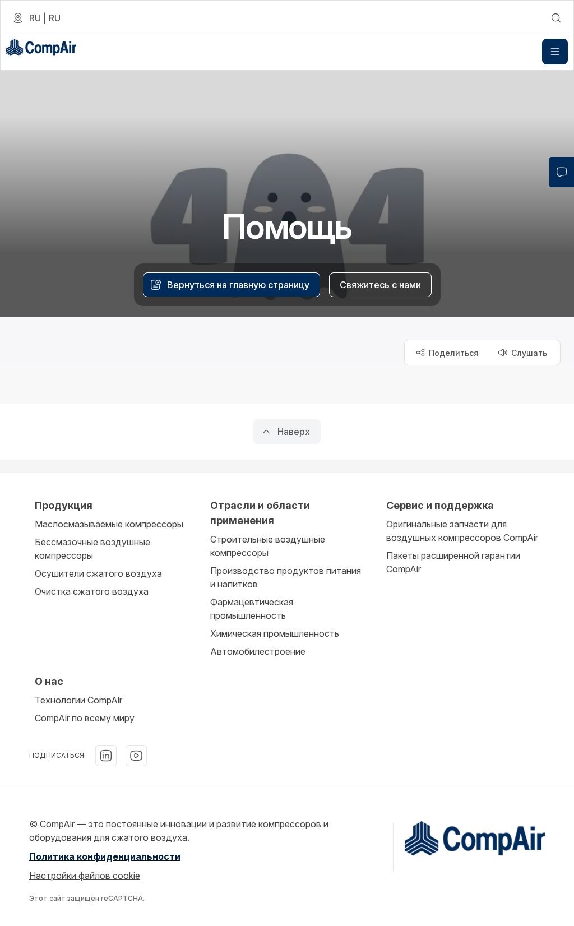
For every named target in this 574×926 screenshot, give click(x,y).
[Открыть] (555, 51)
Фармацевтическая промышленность (251, 608)
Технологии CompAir (78, 700)
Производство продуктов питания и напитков (285, 577)
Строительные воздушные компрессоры (267, 546)
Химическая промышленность (274, 633)
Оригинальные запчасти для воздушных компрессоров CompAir (462, 530)
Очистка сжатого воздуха (92, 591)
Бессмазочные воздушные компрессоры (92, 548)
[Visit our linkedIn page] (106, 755)
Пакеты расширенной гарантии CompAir (453, 562)
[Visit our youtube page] (136, 755)
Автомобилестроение (257, 651)
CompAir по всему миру (85, 718)
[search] (556, 18)
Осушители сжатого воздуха (98, 573)
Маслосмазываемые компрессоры (109, 524)
